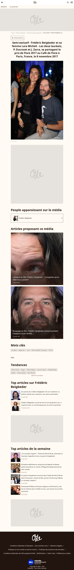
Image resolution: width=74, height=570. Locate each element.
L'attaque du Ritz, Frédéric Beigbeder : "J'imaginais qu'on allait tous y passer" (36, 278)
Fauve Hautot (21, 373)
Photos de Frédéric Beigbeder (34, 33)
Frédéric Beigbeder (20, 33)
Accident (14, 350)
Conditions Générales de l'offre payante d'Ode (19, 553)
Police (50, 350)
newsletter (72, 2)
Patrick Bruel (15, 370)
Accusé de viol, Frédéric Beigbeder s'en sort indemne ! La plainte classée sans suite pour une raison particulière (40, 393)
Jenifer (13, 373)
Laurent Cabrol (41, 370)
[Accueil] (35, 2)
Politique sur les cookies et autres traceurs (22, 550)
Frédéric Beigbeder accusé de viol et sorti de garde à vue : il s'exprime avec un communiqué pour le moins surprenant (41, 404)
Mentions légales (56, 546)
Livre (28, 350)
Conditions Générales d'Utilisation (21, 546)
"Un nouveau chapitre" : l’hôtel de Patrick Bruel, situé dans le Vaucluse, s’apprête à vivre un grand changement (42, 455)
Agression (22, 350)
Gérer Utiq (51, 553)
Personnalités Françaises (39, 350)
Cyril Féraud (31, 373)
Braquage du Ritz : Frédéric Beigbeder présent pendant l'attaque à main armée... (35, 332)
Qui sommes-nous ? (42, 546)
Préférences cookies (64, 553)
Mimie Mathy (31, 370)
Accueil (12, 33)
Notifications (41, 553)
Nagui (23, 370)
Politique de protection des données (51, 550)
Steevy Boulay (52, 370)
